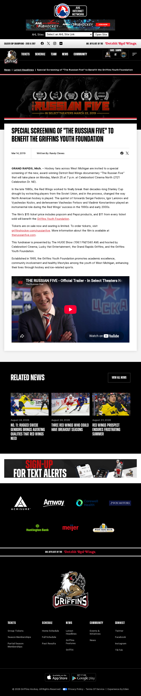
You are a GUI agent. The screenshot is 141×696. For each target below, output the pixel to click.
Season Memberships (19, 637)
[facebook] (42, 43)
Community (80, 54)
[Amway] (54, 503)
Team (54, 54)
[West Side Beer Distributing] (104, 527)
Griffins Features (71, 642)
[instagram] (55, 43)
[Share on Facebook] (122, 153)
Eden (126, 689)
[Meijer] (70, 528)
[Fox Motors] (120, 503)
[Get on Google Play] (83, 677)
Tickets (25, 54)
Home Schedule (50, 631)
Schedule (40, 54)
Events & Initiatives (95, 632)
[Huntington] (37, 528)
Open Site (101, 34)
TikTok (119, 650)
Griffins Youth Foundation (53, 218)
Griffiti (69, 650)
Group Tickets (16, 631)
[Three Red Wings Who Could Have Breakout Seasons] (70, 404)
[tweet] (127, 153)
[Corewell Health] (87, 503)
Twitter (119, 631)
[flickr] (61, 43)
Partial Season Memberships (16, 645)
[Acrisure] (21, 503)
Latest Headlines (24, 70)
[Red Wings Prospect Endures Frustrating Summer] (111, 404)
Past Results (49, 643)
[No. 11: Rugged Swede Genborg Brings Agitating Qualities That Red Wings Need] (30, 404)
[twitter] (48, 43)
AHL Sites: (38, 34)
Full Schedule (49, 637)
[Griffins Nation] (70, 468)
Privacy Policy (75, 689)
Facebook (120, 637)
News (65, 54)
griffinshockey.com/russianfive (31, 230)
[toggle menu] (134, 54)
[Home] (10, 57)
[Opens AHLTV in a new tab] (70, 24)
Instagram (120, 643)
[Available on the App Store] (57, 677)
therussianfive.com (24, 235)
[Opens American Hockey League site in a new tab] (70, 10)
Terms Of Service (95, 689)
